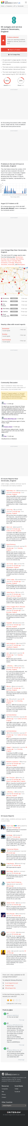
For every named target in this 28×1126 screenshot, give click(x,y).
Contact (4, 1097)
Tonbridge (11, 262)
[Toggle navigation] (26, 2)
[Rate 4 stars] (16, 1000)
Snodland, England (12, 647)
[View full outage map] (14, 281)
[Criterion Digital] (14, 1112)
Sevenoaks (11, 264)
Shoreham (4, 264)
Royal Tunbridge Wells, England (15, 781)
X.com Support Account (11, 983)
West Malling (19, 259)
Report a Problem (15, 49)
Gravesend (4, 262)
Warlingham (21, 264)
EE (14, 6)
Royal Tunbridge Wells (14, 261)
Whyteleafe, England (12, 567)
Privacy (4, 1094)
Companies (9, 6)
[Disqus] (14, 420)
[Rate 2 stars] (11, 1000)
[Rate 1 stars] (8, 1000)
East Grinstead (11, 259)
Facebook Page (9, 985)
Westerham (18, 262)
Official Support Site (10, 988)
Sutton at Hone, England (13, 530)
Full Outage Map (15, 54)
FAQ (3, 1091)
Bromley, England (11, 494)
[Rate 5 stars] (19, 1000)
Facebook (17, 1091)
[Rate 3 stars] (14, 1000)
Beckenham (19, 257)
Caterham (4, 261)
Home (2, 6)
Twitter (16, 1089)
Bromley (3, 259)
